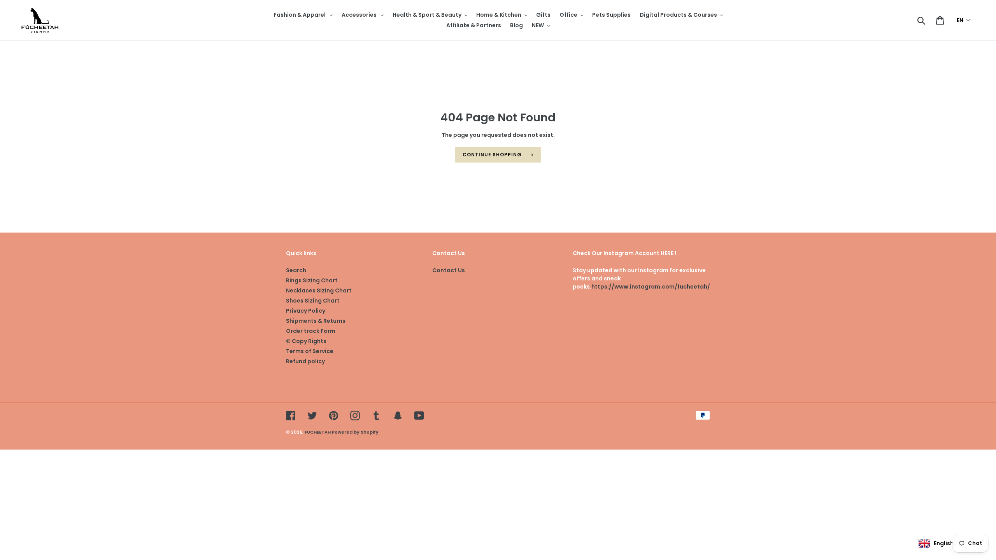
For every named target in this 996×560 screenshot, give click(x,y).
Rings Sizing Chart (312, 280)
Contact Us (448, 270)
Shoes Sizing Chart (313, 300)
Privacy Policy (305, 311)
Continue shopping (492, 154)
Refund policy (305, 361)
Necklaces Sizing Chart (319, 290)
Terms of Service (309, 351)
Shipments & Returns (315, 321)
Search (296, 270)
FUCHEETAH (318, 432)
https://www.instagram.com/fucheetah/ (650, 286)
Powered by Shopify (355, 432)
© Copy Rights (306, 341)
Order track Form (310, 331)
